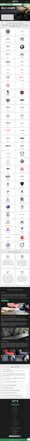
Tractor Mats (15, 414)
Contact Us (15, 418)
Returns (15, 422)
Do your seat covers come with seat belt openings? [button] (11, 390)
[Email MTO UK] (18, 404)
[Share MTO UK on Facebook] (14, 404)
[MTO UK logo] (15, 2)
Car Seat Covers (15, 409)
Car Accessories (15, 410)
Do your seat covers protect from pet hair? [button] (9, 392)
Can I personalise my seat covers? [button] (8, 387)
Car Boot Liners (15, 408)
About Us (15, 417)
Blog (15, 419)
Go (22, 4)
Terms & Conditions (15, 423)
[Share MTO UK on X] (12, 404)
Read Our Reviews (5, 300)
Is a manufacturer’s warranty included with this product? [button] (12, 395)
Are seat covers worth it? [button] (6, 369)
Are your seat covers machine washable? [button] (9, 385)
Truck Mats (15, 413)
